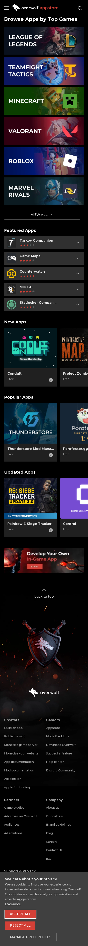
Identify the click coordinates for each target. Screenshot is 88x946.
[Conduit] (30, 348)
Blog (49, 833)
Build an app (13, 728)
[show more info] (78, 242)
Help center (55, 762)
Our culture (54, 816)
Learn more (13, 904)
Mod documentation (19, 770)
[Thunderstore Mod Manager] (30, 423)
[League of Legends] (44, 41)
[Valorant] (44, 131)
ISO (48, 859)
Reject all (20, 925)
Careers (52, 842)
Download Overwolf (61, 745)
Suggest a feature (59, 753)
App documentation (19, 762)
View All (39, 215)
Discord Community (60, 770)
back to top (44, 597)
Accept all (20, 914)
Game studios (14, 807)
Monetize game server (20, 745)
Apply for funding (17, 787)
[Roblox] (44, 161)
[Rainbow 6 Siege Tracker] (30, 498)
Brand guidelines (58, 824)
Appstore (53, 728)
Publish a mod (14, 736)
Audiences (12, 824)
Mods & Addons (57, 736)
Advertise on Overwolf (20, 816)
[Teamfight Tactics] (44, 71)
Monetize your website (21, 753)
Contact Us (54, 850)
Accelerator (12, 779)
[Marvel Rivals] (44, 191)
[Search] (80, 8)
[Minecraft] (44, 101)
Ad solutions (13, 833)
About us (52, 807)
